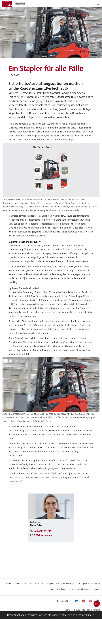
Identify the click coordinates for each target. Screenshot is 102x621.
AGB (78, 584)
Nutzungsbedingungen (44, 584)
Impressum (18, 584)
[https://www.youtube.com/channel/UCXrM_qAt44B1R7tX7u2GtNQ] (83, 601)
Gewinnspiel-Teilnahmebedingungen (85, 589)
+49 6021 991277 (43, 531)
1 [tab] (51, 55)
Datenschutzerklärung (65, 584)
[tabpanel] (51, 32)
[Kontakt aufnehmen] (96, 604)
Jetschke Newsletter (91, 584)
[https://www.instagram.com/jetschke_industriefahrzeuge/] (91, 601)
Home (8, 584)
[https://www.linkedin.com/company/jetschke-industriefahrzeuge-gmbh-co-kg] (76, 601)
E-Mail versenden (43, 535)
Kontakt (28, 584)
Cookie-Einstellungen (58, 589)
